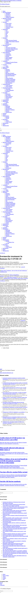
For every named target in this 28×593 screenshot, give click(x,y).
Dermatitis (7, 107)
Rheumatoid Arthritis (9, 50)
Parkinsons (7, 70)
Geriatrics (5, 64)
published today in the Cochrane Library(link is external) (15, 278)
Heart (6, 39)
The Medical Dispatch (5, 4)
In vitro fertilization (9, 90)
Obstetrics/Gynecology (8, 87)
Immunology (5, 101)
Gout (6, 46)
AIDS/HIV (7, 13)
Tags (1, 583)
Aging (6, 65)
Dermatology (5, 104)
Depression (7, 93)
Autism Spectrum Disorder (11, 40)
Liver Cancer (8, 24)
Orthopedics (5, 29)
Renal (4, 124)
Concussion (7, 53)
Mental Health (8, 58)
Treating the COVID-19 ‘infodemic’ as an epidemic (14, 412)
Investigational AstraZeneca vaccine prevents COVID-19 (15, 407)
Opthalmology (6, 100)
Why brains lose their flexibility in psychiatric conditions (15, 550)
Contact (4, 578)
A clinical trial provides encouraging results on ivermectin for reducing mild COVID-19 (15, 383)
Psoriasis (7, 111)
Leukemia (7, 28)
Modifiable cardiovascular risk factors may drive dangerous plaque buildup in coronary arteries (13, 544)
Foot (6, 30)
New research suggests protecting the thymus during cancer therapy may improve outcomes (14, 505)
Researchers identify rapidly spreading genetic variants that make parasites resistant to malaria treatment (15, 518)
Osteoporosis (8, 19)
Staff (1, 369)
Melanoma (7, 106)
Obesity (7, 20)
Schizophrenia (8, 97)
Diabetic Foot (11, 242)
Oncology (5, 22)
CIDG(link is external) (12, 277)
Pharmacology (6, 125)
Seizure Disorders (9, 78)
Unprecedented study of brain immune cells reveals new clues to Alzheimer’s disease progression (15, 526)
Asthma (7, 120)
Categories (2, 585)
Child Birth (7, 89)
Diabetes (7, 117)
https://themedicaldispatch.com (6, 372)
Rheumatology (6, 45)
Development (8, 44)
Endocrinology (6, 115)
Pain (6, 76)
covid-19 (23, 266)
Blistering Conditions (10, 109)
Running (7, 56)
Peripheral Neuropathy (10, 80)
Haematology (5, 123)
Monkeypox (8, 16)
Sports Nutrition (8, 57)
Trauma (7, 31)
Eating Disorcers (9, 96)
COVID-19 (7, 14)
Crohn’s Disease (8, 85)
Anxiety (7, 98)
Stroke (6, 72)
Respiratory (5, 119)
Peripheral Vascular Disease (11, 62)
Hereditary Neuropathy (10, 79)
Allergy (7, 102)
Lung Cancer (8, 25)
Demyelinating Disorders (10, 74)
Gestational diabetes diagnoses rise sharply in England (14, 533)
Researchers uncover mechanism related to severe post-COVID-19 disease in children (14, 417)
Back (6, 36)
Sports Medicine (6, 52)
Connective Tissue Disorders (11, 48)
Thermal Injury (8, 112)
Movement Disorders (9, 75)
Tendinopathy (8, 55)
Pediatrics (5, 37)
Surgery (4, 114)
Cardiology (5, 61)
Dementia (7, 69)
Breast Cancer (8, 23)
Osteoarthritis (8, 51)
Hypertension (8, 63)
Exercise (7, 59)
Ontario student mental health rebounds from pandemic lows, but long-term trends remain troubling (14, 511)
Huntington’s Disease (10, 81)
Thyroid (7, 118)
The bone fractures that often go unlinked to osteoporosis (15, 551)
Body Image (8, 95)
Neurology (5, 68)
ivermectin (2, 268)
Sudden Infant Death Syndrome (12, 41)
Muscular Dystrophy (9, 73)
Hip (6, 34)
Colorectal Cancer (9, 27)
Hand (6, 33)
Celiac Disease (8, 86)
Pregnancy (7, 91)
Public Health (6, 67)
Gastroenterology (6, 84)
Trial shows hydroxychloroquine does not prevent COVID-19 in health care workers (13, 403)
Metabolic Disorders (7, 18)
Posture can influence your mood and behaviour (13, 534)
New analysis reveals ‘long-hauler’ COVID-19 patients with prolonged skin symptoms (14, 393)
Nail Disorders (8, 108)
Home (4, 11)
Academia (5, 103)
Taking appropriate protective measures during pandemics (15, 527)
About (4, 576)
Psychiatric (5, 92)
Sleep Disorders (8, 83)
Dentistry (5, 113)
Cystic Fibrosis (8, 121)
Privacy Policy (6, 575)
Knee (6, 35)
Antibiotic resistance (9, 17)
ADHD (7, 42)
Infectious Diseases (7, 12)
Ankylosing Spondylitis (10, 47)
